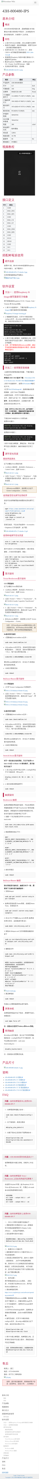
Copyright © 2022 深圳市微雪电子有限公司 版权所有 (19, 1477)
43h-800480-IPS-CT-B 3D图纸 (15, 1082)
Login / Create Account (19, 1475)
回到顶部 (5, 1472)
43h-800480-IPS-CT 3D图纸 (14, 1080)
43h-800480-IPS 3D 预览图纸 (15, 1085)
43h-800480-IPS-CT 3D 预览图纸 (16, 1087)
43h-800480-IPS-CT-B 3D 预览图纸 (17, 1090)
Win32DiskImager (14, 389)
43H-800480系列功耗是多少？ (19, 1157)
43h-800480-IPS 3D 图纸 (13, 1077)
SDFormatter (26, 383)
